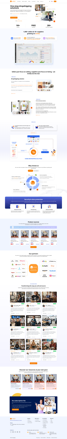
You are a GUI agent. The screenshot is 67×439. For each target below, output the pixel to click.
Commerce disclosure (54, 437)
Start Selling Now (15, 409)
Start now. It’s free (14, 17)
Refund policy (48, 437)
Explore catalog (41, 388)
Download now (17, 388)
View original (13, 313)
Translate (18, 313)
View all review (33, 363)
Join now (54, 388)
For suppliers (36, 170)
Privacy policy (38, 437)
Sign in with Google (19, 20)
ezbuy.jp (14, 437)
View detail (17, 244)
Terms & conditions (43, 437)
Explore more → (13, 93)
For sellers (30, 170)
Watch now (29, 388)
